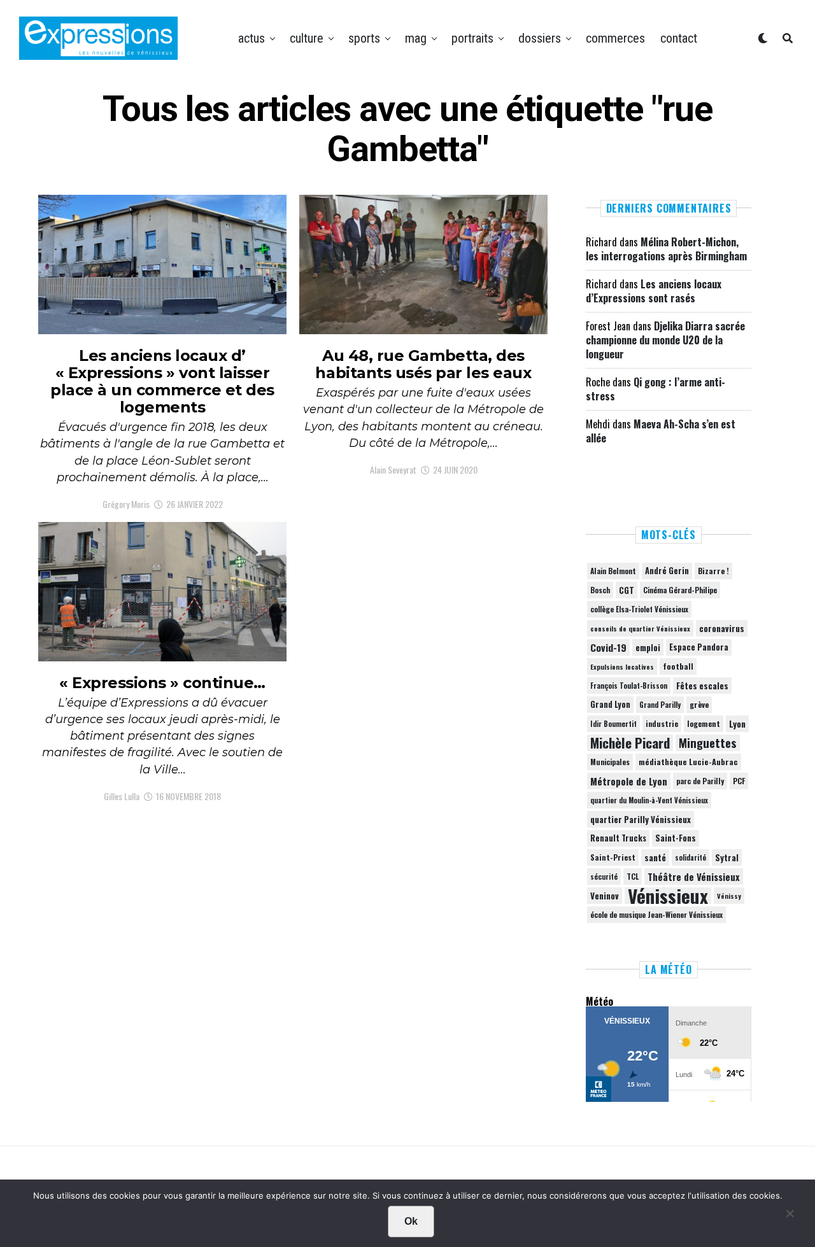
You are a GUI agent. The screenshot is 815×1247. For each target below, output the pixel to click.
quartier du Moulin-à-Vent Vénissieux (649, 800)
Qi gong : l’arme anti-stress (655, 389)
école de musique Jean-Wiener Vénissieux (656, 914)
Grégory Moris (126, 504)
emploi (647, 647)
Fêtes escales (702, 685)
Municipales (610, 761)
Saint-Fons (675, 838)
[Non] (789, 1216)
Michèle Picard (630, 743)
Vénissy (729, 896)
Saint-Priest (612, 857)
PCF (739, 781)
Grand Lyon (610, 704)
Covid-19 (608, 647)
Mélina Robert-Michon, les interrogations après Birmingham (666, 249)
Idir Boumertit (613, 724)
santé (655, 857)
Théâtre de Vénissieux (694, 877)
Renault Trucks (618, 838)
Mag (416, 38)
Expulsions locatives (622, 666)
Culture (306, 38)
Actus (251, 38)
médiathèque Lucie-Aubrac (688, 762)
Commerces (615, 38)
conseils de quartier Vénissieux (640, 628)
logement (703, 723)
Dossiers (539, 38)
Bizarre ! (713, 571)
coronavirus (721, 628)
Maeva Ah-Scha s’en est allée (660, 431)
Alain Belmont (613, 570)
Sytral (727, 857)
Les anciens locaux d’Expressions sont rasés (653, 291)
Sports (364, 38)
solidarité (690, 857)
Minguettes (708, 743)
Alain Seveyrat (393, 469)
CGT (626, 590)
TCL (633, 876)
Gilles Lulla (121, 796)
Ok (411, 1221)
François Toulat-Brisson (628, 685)
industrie (662, 723)
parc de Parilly (700, 780)
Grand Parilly (660, 705)
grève (699, 704)
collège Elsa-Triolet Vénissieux (639, 608)
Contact (678, 38)
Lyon (737, 723)
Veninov (604, 895)
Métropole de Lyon (628, 781)
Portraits (472, 38)
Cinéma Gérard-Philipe (680, 589)
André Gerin (667, 571)
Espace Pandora (698, 647)
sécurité (604, 876)
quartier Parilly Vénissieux (640, 819)
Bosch (600, 589)
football (678, 666)
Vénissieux (668, 895)
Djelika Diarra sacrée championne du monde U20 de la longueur (665, 340)
